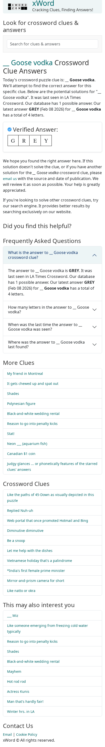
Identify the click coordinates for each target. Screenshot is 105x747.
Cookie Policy (26, 734)
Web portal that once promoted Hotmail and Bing (47, 520)
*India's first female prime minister (36, 570)
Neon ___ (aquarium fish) (27, 443)
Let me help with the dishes (29, 550)
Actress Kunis (18, 691)
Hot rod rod (16, 681)
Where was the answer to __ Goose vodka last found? (46, 344)
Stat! (10, 433)
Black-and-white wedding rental (33, 413)
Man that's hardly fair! (25, 701)
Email (7, 734)
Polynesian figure (21, 403)
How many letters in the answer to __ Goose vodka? (48, 310)
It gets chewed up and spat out (32, 383)
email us (10, 178)
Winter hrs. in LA (20, 711)
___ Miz (12, 615)
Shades (13, 393)
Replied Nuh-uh (20, 510)
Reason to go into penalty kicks (32, 423)
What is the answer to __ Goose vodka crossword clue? (43, 255)
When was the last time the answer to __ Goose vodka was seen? (45, 327)
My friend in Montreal (25, 373)
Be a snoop (16, 540)
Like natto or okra (21, 590)
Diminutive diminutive (25, 530)
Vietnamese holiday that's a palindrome (39, 560)
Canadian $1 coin (21, 453)
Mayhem (14, 671)
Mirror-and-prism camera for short (35, 580)
